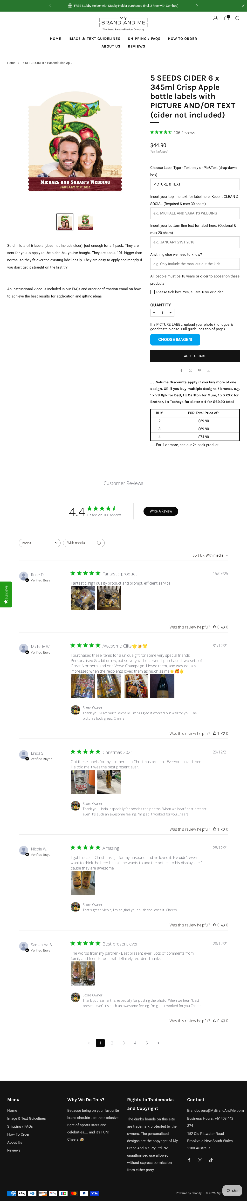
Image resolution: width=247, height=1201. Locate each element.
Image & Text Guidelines (95, 38)
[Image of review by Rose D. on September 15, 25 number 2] (109, 598)
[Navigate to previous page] (88, 1043)
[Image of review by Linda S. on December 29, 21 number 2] (109, 782)
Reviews (136, 46)
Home (55, 38)
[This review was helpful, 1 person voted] (214, 733)
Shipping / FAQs (144, 38)
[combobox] (40, 543)
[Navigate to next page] (158, 1043)
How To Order (182, 38)
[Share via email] (209, 370)
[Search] (237, 18)
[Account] (215, 18)
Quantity (160, 305)
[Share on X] (190, 370)
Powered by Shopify (189, 1193)
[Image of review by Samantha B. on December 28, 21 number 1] (83, 973)
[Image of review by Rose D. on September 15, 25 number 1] (83, 598)
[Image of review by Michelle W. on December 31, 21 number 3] (136, 686)
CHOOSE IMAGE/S (175, 340)
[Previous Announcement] (50, 6)
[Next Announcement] (197, 6)
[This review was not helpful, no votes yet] (223, 627)
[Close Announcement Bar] (243, 6)
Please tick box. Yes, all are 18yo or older (189, 292)
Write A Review (161, 511)
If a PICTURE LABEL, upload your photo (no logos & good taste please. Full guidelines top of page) (191, 326)
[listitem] (123, 6)
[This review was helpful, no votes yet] (214, 627)
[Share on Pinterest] (199, 370)
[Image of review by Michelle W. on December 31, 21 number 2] (109, 686)
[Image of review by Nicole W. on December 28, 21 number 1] (83, 883)
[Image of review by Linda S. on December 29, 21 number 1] (83, 782)
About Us (111, 46)
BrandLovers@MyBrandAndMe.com (215, 1110)
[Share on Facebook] (181, 370)
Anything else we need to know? (176, 254)
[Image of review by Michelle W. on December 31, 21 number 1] (83, 686)
